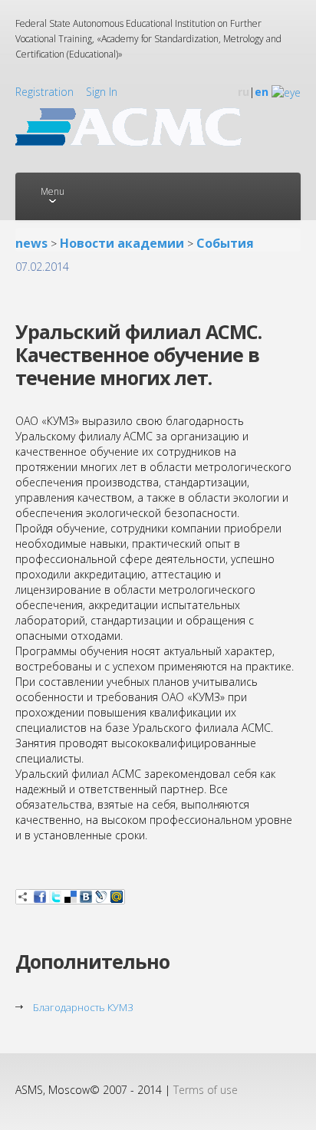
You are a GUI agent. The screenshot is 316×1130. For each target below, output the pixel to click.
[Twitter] (55, 897)
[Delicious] (70, 897)
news (31, 243)
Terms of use (205, 1089)
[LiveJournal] (101, 897)
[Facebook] (40, 897)
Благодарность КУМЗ (83, 1007)
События (225, 243)
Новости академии (122, 243)
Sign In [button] (101, 91)
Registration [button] (44, 91)
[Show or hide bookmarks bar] (23, 896)
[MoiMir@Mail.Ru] (116, 897)
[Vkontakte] (86, 897)
